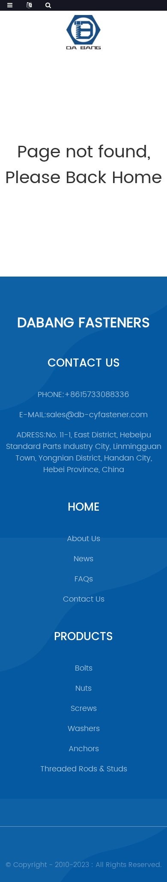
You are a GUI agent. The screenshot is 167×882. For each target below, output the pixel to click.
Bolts (83, 668)
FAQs (84, 579)
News (83, 559)
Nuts (83, 688)
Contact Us (83, 599)
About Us (83, 539)
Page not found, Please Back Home (83, 165)
